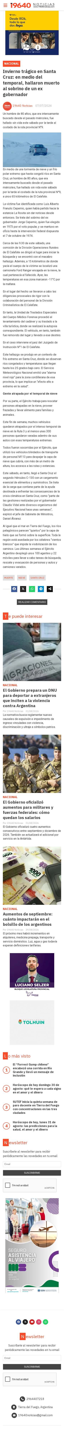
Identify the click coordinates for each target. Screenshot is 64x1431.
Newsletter (15, 1142)
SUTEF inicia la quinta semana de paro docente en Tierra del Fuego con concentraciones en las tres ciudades (36, 1107)
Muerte (8, 577)
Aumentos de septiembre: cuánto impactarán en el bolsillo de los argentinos (27, 919)
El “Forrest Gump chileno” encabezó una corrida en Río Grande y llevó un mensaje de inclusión (33, 1070)
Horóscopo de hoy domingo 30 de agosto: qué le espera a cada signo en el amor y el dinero (37, 1088)
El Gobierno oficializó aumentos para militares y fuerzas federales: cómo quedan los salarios (28, 809)
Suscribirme (32, 1173)
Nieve (21, 577)
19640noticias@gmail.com (35, 1415)
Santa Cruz (37, 577)
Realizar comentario (32, 602)
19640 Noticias (23, 105)
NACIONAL (11, 63)
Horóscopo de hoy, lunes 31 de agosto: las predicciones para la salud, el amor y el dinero (35, 1125)
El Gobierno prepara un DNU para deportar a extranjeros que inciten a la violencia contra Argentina (30, 698)
